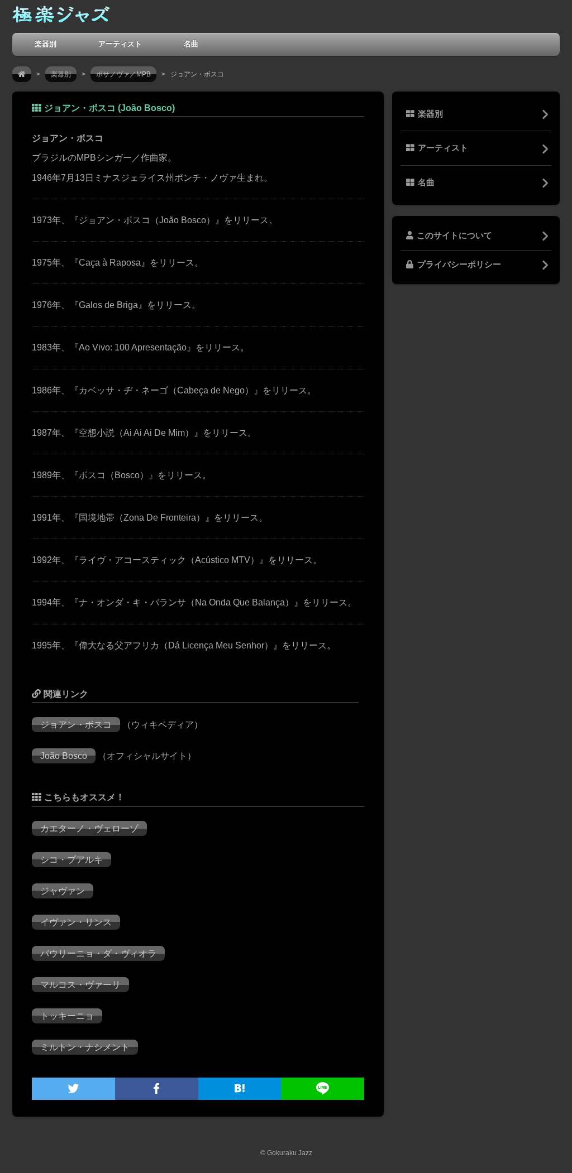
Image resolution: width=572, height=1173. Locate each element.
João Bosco (63, 756)
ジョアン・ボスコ (76, 724)
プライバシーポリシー (459, 264)
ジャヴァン (62, 891)
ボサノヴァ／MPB (123, 74)
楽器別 (45, 44)
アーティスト (120, 44)
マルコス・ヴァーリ (80, 984)
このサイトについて (454, 235)
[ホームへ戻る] (60, 17)
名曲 (191, 44)
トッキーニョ (67, 1016)
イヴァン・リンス (76, 922)
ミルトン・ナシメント (85, 1047)
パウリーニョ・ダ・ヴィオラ (98, 953)
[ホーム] (21, 74)
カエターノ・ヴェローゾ (89, 828)
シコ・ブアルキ (71, 859)
